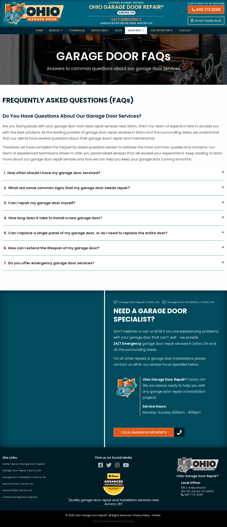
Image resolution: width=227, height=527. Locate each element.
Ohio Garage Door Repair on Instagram (117, 467)
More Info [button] (135, 30)
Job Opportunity (161, 30)
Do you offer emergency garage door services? (49, 263)
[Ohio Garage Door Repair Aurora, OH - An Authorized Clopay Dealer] (114, 484)
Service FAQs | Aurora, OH (17, 490)
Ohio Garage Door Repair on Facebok (100, 467)
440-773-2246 (193, 494)
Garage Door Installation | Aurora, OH (24, 477)
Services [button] (54, 30)
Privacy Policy (141, 515)
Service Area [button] (99, 30)
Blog (118, 30)
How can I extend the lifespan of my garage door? (51, 248)
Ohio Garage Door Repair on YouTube (126, 467)
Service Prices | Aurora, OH (17, 483)
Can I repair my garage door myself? (39, 202)
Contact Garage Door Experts (19, 497)
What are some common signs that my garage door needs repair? (67, 187)
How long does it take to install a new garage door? (53, 217)
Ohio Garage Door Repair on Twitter (109, 467)
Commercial (77, 30)
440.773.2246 (207, 9)
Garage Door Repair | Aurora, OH (21, 470)
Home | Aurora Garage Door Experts (23, 464)
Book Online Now (207, 21)
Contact (185, 30)
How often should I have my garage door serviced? (52, 172)
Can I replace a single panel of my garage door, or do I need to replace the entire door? (85, 233)
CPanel (156, 515)
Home (39, 30)
